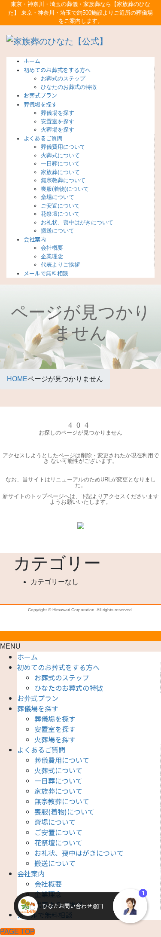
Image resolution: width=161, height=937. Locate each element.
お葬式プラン (37, 698)
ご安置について (60, 205)
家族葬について (60, 172)
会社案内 (31, 873)
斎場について (57, 197)
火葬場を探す (57, 129)
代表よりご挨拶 (60, 264)
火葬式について (60, 155)
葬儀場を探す (57, 113)
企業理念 (52, 256)
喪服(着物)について (65, 189)
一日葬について (60, 163)
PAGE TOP (17, 931)
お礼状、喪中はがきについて (77, 222)
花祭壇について (60, 214)
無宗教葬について (63, 180)
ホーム (27, 657)
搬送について (57, 230)
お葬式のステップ (63, 78)
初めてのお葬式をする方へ (58, 667)
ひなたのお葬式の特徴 (69, 87)
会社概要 (52, 248)
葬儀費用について (63, 147)
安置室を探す (57, 121)
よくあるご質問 (41, 749)
